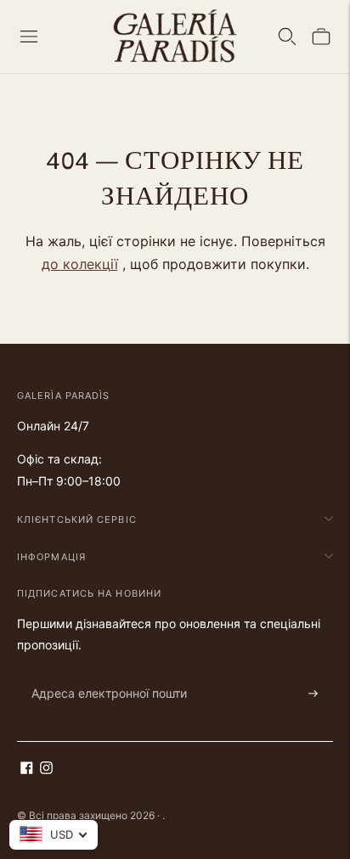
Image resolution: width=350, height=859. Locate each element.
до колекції (80, 263)
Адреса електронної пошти (100, 673)
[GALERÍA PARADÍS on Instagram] (46, 769)
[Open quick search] (287, 36)
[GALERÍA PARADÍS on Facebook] (26, 769)
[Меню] (29, 36)
